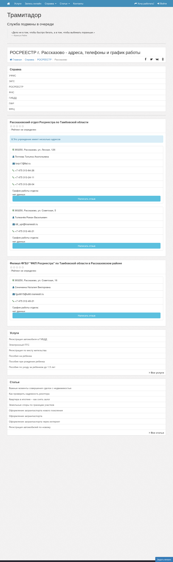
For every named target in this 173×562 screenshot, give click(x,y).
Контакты (78, 3)
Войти (163, 3)
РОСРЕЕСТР (16, 86)
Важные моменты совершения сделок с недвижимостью (40, 388)
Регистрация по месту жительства (27, 350)
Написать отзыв (86, 198)
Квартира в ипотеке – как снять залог (29, 399)
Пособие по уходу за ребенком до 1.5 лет (32, 367)
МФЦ (12, 109)
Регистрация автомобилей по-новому (30, 427)
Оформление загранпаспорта (25, 416)
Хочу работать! (145, 3)
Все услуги (157, 372)
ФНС (11, 92)
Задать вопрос (164, 559)
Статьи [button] (64, 3)
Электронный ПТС (19, 344)
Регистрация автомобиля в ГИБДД (28, 339)
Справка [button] (50, 3)
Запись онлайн (33, 3)
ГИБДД (13, 97)
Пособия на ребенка (20, 355)
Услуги (17, 3)
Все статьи (157, 432)
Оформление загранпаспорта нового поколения (36, 410)
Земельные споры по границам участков (31, 404)
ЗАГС (12, 81)
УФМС (12, 75)
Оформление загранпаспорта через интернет (34, 421)
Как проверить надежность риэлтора (29, 393)
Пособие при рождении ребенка (27, 361)
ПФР (11, 103)
